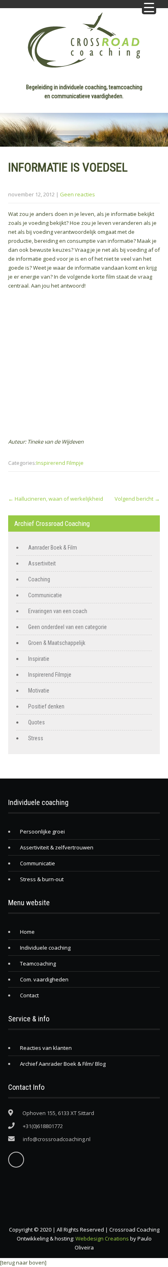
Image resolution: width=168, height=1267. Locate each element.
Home (27, 931)
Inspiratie (38, 658)
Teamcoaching (38, 963)
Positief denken (46, 706)
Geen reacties (77, 194)
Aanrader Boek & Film (52, 547)
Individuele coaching (45, 947)
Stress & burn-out (42, 879)
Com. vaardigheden (44, 979)
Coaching (39, 579)
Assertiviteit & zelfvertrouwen (56, 847)
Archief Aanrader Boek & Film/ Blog (63, 1063)
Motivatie (38, 690)
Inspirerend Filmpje (60, 462)
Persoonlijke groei (42, 831)
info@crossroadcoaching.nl (57, 1139)
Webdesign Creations (102, 1238)
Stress (35, 738)
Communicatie (45, 595)
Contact (29, 995)
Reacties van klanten (46, 1047)
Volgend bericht (137, 498)
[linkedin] (16, 1160)
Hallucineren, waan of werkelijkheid (55, 498)
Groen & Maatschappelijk (56, 643)
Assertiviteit (42, 563)
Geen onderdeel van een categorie (67, 627)
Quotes (36, 722)
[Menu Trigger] (149, 7)
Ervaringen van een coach (57, 611)
